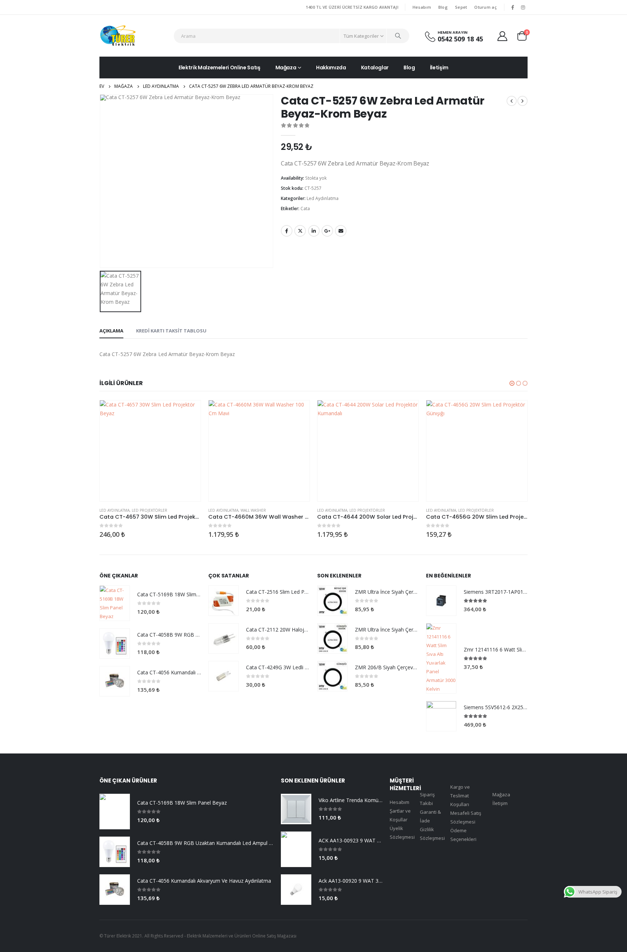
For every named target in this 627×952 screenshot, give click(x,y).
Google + (327, 231)
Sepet (461, 7)
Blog (443, 7)
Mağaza (285, 67)
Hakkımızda (331, 67)
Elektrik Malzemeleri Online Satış (219, 67)
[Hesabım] (502, 36)
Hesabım (422, 7)
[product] (150, 450)
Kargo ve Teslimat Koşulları (460, 796)
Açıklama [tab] (111, 330)
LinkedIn (314, 231)
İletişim (439, 67)
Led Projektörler (149, 510)
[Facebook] (512, 7)
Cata (305, 208)
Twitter (300, 231)
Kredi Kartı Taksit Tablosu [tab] (171, 330)
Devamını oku (188, 412)
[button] (512, 383)
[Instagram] (523, 7)
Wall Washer (253, 510)
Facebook (286, 231)
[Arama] (398, 36)
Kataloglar (375, 67)
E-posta (341, 231)
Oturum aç (485, 7)
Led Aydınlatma (323, 198)
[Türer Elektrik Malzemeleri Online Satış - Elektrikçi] (117, 36)
